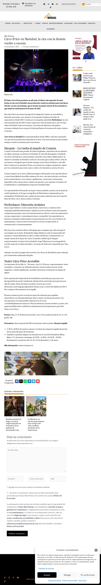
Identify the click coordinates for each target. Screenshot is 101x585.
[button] (96, 550)
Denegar (67, 575)
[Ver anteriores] (74, 138)
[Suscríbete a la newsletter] (23, 3)
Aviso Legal (82, 580)
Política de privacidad (69, 580)
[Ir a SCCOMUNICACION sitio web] (85, 159)
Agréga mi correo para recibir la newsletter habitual (29, 487)
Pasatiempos (51, 29)
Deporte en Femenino (56, 23)
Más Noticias (16, 23)
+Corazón (45, 23)
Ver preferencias (88, 575)
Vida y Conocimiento (80, 23)
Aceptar (47, 575)
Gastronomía (68, 23)
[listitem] (85, 77)
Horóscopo (91, 23)
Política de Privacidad (15, 526)
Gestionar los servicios (46, 568)
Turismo (38, 23)
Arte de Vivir (28, 23)
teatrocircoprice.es (25, 345)
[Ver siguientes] (79, 138)
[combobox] (73, 3)
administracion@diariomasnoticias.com (22, 523)
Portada (8, 23)
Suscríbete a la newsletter (30, 4)
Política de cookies (54, 580)
